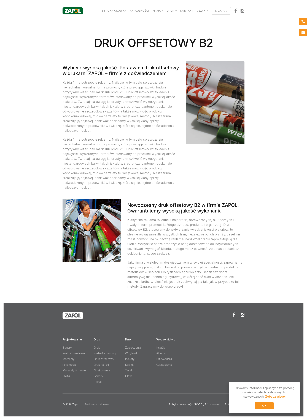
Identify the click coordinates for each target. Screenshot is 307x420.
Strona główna (114, 10)
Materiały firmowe (74, 370)
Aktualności (139, 10)
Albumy (161, 353)
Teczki (129, 370)
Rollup (98, 382)
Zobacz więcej (275, 396)
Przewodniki (164, 359)
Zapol (75, 404)
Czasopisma (164, 364)
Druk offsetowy (104, 359)
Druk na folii (101, 364)
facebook (235, 10)
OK (264, 406)
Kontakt (186, 10)
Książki (129, 364)
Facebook (234, 315)
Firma (157, 10)
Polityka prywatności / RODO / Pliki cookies (194, 404)
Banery (98, 376)
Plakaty (129, 359)
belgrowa (103, 404)
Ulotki (66, 376)
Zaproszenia (133, 347)
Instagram (242, 10)
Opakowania (102, 370)
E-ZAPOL (221, 10)
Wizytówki (131, 353)
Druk (170, 10)
